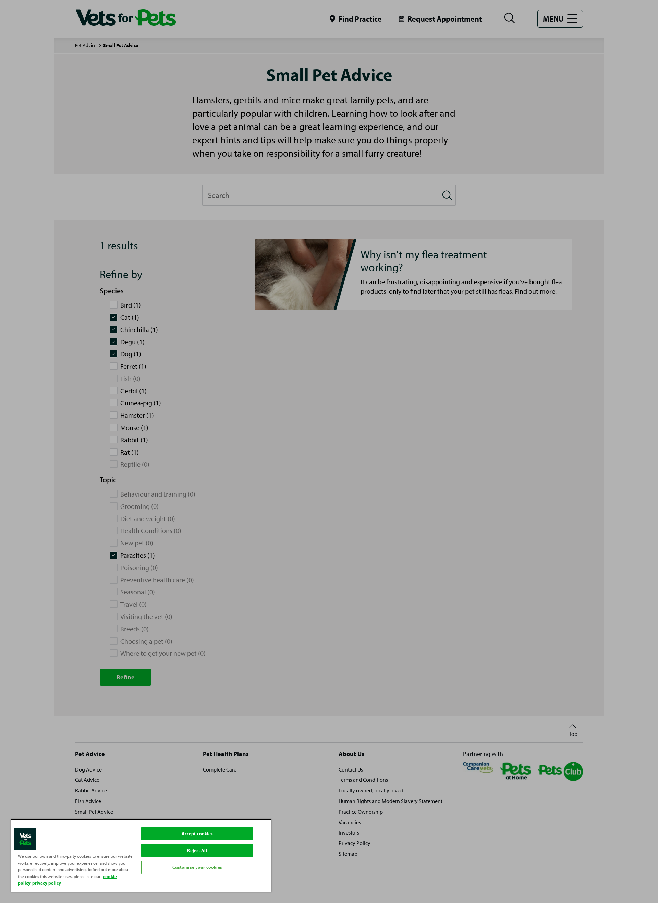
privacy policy (46, 883)
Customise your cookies (197, 867)
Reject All (197, 850)
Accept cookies (197, 833)
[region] (141, 855)
